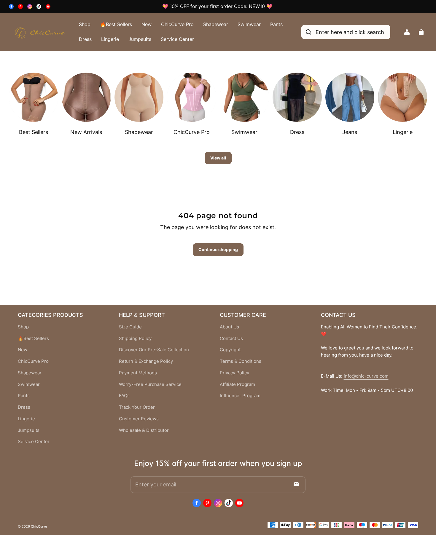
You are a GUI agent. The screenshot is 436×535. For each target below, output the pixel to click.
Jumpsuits (139, 39)
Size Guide (130, 327)
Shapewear (215, 24)
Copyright (230, 349)
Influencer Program (240, 395)
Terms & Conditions (240, 361)
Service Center (177, 39)
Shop (84, 24)
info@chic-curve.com (366, 376)
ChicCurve (39, 526)
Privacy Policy (234, 373)
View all (218, 157)
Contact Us (231, 338)
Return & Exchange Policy (146, 361)
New (146, 24)
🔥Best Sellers (116, 24)
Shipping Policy (135, 338)
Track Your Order (137, 407)
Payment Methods (138, 373)
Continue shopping (218, 249)
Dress (85, 39)
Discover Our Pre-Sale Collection (154, 349)
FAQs (124, 395)
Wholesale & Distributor (144, 430)
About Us (229, 327)
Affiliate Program (237, 384)
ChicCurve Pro (177, 24)
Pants (276, 24)
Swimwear (249, 24)
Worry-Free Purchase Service (150, 384)
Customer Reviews (139, 418)
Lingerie (110, 39)
